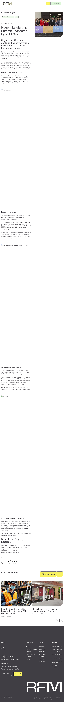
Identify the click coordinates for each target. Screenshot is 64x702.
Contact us (56, 4)
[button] (61, 620)
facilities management (7, 380)
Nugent (3, 52)
